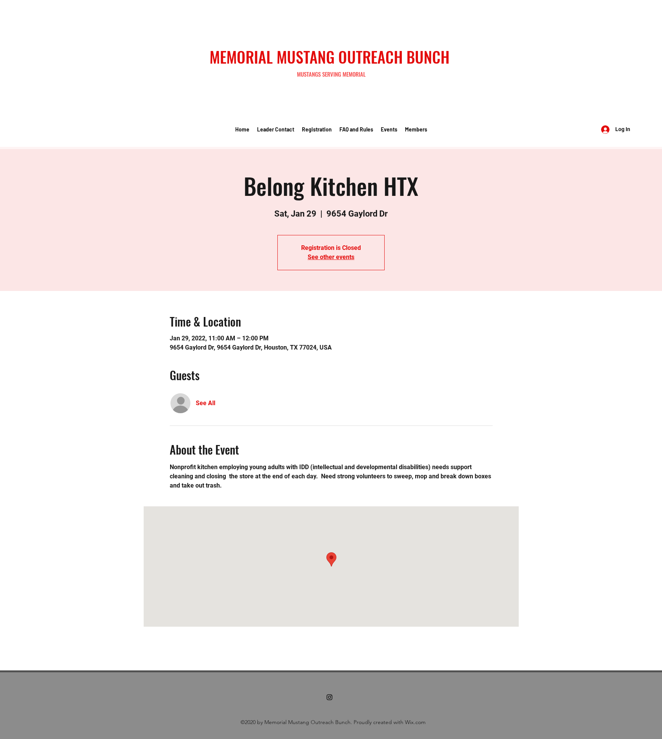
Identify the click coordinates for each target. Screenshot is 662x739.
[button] (275, 129)
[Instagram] (329, 697)
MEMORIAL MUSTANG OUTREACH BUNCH (329, 56)
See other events (331, 257)
